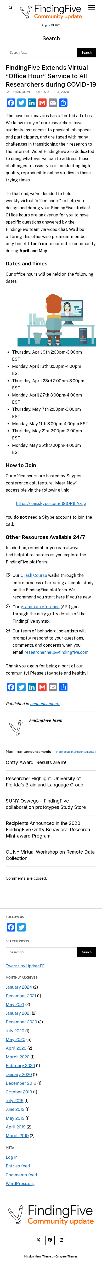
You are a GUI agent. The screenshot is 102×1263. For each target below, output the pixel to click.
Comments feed (21, 1174)
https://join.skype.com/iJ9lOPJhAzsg (51, 503)
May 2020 (15, 1039)
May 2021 (15, 1004)
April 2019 (16, 1127)
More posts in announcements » (76, 752)
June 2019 (15, 1109)
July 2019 (15, 1100)
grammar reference (40, 606)
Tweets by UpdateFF (25, 966)
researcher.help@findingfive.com (56, 652)
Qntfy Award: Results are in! (36, 762)
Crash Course (34, 575)
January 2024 (19, 987)
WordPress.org (20, 1183)
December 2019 (21, 1083)
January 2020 (19, 1074)
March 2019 (17, 1135)
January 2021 (18, 1013)
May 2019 (15, 1118)
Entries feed (18, 1165)
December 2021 (21, 995)
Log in (12, 1157)
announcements (45, 703)
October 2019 (19, 1091)
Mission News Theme (37, 1256)
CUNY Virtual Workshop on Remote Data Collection (50, 855)
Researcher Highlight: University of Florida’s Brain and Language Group (44, 781)
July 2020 (15, 1030)
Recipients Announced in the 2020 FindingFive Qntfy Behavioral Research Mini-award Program (48, 829)
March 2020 (18, 1056)
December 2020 (21, 1021)
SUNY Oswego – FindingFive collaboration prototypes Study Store (46, 804)
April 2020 (16, 1048)
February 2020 (20, 1065)
